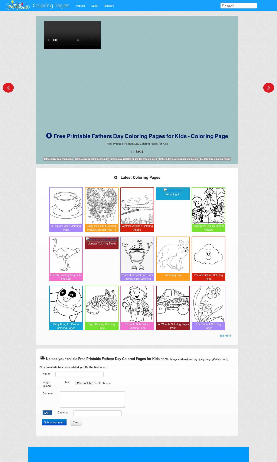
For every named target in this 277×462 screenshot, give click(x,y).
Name (46, 373)
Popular (80, 6)
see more (225, 336)
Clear (76, 422)
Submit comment (54, 422)
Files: (67, 382)
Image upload (47, 384)
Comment (48, 393)
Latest (94, 6)
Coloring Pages (51, 5)
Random (109, 6)
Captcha (63, 412)
